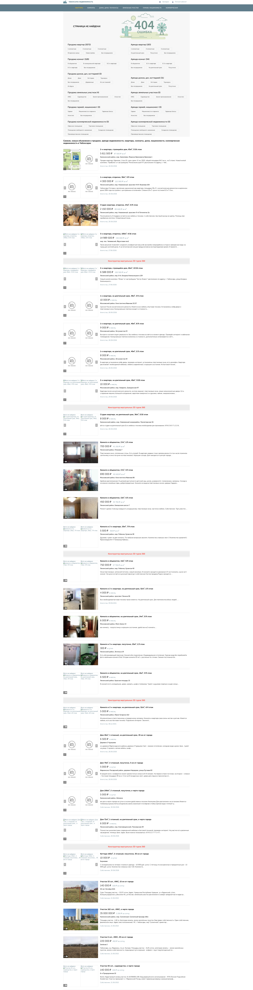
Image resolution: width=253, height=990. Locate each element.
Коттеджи (91, 78)
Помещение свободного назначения (80, 130)
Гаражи (70, 111)
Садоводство (82, 97)
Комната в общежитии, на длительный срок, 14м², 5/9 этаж (126, 616)
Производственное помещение (78, 134)
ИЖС (69, 97)
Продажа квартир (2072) (79, 45)
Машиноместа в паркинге (87, 111)
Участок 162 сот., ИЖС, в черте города (117, 909)
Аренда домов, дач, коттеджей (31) (147, 78)
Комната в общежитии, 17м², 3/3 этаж (116, 470)
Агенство (118, 97)
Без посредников (107, 53)
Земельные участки (131, 8)
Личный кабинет (181, 2)
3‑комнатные (102, 49)
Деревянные (90, 82)
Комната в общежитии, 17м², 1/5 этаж (116, 442)
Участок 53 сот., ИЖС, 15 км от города (117, 882)
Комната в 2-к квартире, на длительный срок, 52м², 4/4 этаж (126, 707)
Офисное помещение (75, 126)
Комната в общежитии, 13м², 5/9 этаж (116, 561)
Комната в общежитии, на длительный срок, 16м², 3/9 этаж (126, 673)
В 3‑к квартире (72, 67)
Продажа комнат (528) (78, 59)
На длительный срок (137, 53)
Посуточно (154, 53)
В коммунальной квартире (91, 63)
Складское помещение (105, 130)
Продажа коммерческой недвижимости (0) (88, 122)
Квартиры (79, 8)
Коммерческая (172, 8)
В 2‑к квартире (112, 63)
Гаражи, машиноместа (152, 8)
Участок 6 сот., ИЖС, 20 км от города (116, 937)
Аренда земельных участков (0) (145, 93)
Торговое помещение (96, 126)
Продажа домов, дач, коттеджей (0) (85, 74)
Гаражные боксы (107, 111)
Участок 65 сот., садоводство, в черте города (120, 966)
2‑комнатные (87, 49)
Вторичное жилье (73, 53)
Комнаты (91, 8)
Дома (69, 78)
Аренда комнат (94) (140, 59)
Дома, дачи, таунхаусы (108, 8)
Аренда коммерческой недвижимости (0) (150, 122)
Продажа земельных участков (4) (83, 93)
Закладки (165, 2)
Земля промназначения (100, 97)
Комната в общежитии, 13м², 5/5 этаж (116, 498)
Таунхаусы (104, 78)
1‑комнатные (72, 49)
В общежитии (72, 63)
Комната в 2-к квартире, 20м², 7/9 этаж (117, 527)
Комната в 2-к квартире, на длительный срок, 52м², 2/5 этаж (126, 589)
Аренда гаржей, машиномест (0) (146, 107)
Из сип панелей (105, 82)
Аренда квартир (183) (141, 45)
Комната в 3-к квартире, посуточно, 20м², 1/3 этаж (122, 644)
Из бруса (71, 86)
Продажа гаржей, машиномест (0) (84, 107)
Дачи (79, 78)
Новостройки (90, 53)
